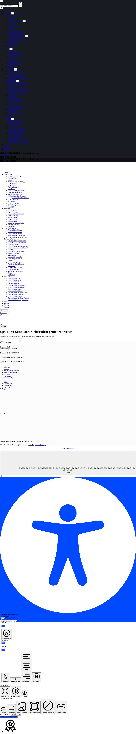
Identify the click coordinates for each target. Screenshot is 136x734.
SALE (6, 301)
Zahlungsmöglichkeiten (11, 370)
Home (6, 173)
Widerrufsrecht (8, 383)
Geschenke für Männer (15, 291)
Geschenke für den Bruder (16, 287)
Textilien (6, 208)
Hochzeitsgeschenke (14, 262)
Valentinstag (12, 255)
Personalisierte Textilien (15, 233)
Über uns (7, 305)
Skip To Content (5, 714)
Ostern (10, 260)
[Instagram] (3, 161)
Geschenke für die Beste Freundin (18, 298)
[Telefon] (15, 161)
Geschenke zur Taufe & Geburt (18, 248)
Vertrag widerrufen (68, 448)
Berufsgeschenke (13, 244)
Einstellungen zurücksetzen (9, 716)
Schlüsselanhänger (14, 203)
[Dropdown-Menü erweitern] (24, 182)
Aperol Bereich (13, 199)
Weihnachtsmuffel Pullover (20, 198)
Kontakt (6, 307)
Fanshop (10, 273)
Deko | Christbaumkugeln (16, 190)
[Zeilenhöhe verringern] (3, 650)
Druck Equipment (13, 205)
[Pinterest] (8, 161)
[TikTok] (6, 161)
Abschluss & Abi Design (16, 264)
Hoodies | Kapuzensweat (16, 214)
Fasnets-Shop (12, 178)
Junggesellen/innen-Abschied (17, 253)
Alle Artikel (7, 174)
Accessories (11, 201)
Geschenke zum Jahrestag (16, 251)
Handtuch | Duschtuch (15, 192)
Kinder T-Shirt (12, 219)
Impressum (7, 387)
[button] (1, 476)
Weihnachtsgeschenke (15, 257)
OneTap (12, 618)
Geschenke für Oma (14, 282)
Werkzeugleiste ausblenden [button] (9, 621)
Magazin (6, 303)
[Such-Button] (20, 340)
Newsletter (7, 376)
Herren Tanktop (13, 216)
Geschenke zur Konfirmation (17, 242)
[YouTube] (11, 161)
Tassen (14, 183)
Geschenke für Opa (14, 284)
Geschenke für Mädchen (15, 294)
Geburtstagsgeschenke (15, 258)
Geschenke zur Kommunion (17, 241)
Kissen (10, 180)
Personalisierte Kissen (15, 230)
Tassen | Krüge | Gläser (15, 182)
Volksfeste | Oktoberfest (15, 271)
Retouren (7, 374)
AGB (5, 382)
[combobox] (9, 341)
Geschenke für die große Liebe (17, 293)
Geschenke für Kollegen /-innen (18, 300)
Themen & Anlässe (10, 239)
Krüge (14, 185)
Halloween (11, 275)
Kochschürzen (12, 221)
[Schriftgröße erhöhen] (3, 618)
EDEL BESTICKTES (15, 176)
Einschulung (12, 266)
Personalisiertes (9, 228)
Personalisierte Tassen (15, 232)
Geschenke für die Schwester (17, 285)
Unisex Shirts (12, 210)
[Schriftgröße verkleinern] (3, 626)
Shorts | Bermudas (13, 224)
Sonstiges (11, 207)
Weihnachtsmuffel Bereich (16, 196)
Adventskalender (13, 187)
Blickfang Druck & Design (37, 445)
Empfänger (7, 276)
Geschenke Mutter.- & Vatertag (17, 246)
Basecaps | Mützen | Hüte (16, 223)
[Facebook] (1, 161)
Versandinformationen (11, 372)
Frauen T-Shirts (13, 212)
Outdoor (10, 250)
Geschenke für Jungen (15, 296)
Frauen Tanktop (13, 217)
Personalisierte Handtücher (16, 235)
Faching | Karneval (14, 269)
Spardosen (11, 189)
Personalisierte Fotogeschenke (17, 237)
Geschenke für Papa (14, 280)
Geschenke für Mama (15, 278)
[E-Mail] (13, 161)
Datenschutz (8, 385)
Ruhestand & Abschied (15, 267)
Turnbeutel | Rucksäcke (15, 194)
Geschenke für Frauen (15, 289)
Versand (30, 441)
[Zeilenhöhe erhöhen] (3, 643)
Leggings (11, 226)
